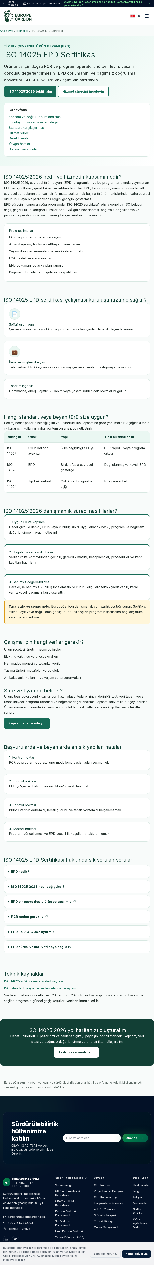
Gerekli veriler (19, 138)
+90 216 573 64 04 (12, 3)
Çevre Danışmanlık (106, 1227)
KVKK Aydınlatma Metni (140, 1223)
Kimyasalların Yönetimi (108, 1203)
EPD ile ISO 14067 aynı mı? (32, 932)
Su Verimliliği (63, 1185)
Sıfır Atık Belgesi (105, 1215)
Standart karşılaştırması (27, 128)
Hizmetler (22, 30)
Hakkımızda (141, 1185)
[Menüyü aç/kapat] (147, 16)
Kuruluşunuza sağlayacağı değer (34, 122)
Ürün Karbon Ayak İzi (69, 1231)
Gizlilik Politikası (13, 1255)
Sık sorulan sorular (23, 149)
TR (138, 15)
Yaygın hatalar (19, 144)
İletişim (137, 1197)
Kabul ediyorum (136, 1253)
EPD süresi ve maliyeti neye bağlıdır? (41, 947)
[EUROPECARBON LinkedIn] (6, 1239)
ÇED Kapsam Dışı (105, 1197)
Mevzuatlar (140, 1203)
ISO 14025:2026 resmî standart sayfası (33, 981)
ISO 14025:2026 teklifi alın (30, 91)
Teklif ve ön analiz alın (76, 1052)
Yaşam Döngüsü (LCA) (69, 1237)
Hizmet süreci (19, 133)
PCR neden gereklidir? (29, 917)
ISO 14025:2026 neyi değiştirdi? (37, 887)
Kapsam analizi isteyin (26, 723)
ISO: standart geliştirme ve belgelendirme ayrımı (40, 988)
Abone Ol (132, 1138)
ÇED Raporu (102, 1185)
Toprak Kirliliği (103, 1221)
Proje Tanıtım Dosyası (108, 1191)
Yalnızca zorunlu (105, 1253)
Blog (136, 1191)
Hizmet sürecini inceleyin (83, 91)
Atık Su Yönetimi (104, 1209)
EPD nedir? (20, 872)
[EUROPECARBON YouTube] (15, 1239)
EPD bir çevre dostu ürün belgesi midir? (43, 902)
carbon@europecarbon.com (44, 3)
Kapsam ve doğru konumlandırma (35, 117)
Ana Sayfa (6, 30)
